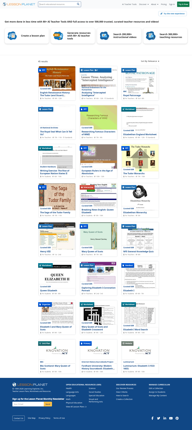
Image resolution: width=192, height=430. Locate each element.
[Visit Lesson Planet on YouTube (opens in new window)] (170, 418)
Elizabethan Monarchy (135, 212)
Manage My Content (158, 395)
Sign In (172, 4)
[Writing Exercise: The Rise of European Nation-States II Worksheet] (57, 168)
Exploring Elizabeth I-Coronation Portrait (99, 289)
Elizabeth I (128, 290)
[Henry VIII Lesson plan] (57, 236)
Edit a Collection (156, 388)
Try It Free (183, 4)
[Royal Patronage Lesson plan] (140, 92)
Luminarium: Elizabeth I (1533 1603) (139, 367)
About (153, 4)
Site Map (32, 418)
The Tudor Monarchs (134, 173)
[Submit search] (78, 4)
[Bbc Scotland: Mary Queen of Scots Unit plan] (57, 351)
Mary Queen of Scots (92, 251)
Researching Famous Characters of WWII (98, 133)
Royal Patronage (132, 95)
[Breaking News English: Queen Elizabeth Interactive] (99, 197)
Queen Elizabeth (48, 290)
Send (47, 404)
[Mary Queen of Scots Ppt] (99, 236)
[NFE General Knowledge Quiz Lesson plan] (140, 248)
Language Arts (72, 392)
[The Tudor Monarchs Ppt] (140, 158)
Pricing (164, 4)
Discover (143, 4)
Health (69, 388)
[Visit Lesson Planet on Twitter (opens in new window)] (158, 418)
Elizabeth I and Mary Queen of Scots (56, 328)
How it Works (121, 392)
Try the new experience (174, 13)
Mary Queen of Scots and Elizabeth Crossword (95, 328)
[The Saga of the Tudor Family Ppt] (57, 197)
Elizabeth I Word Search (135, 329)
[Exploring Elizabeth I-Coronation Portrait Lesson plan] (99, 275)
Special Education (96, 395)
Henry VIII (45, 251)
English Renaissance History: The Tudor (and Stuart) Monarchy (55, 95)
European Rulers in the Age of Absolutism (97, 172)
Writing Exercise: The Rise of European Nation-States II (54, 172)
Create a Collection (124, 399)
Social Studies (95, 392)
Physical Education (74, 402)
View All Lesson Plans (75, 406)
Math (68, 399)
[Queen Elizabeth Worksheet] (57, 285)
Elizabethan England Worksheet (140, 134)
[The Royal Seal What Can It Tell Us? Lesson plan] (57, 119)
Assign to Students (157, 392)
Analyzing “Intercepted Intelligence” (94, 94)
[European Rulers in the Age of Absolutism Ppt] (99, 158)
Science (92, 388)
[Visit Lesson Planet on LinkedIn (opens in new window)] (164, 418)
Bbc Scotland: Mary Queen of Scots (55, 367)
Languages (71, 395)
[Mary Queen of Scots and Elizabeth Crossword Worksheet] (99, 324)
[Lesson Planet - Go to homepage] (20, 4)
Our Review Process (124, 388)
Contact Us (18, 418)
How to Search (122, 395)
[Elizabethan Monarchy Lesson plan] (140, 197)
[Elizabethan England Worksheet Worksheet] (140, 129)
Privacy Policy (44, 418)
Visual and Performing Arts (96, 400)
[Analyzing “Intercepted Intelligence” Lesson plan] (99, 90)
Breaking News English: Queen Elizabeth (98, 211)
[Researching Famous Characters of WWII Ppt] (99, 119)
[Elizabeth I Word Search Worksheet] (140, 326)
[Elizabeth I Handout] (140, 285)
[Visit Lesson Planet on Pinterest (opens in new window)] (177, 418)
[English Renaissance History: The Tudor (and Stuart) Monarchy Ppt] (57, 80)
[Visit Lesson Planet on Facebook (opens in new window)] (152, 418)
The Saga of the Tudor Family (55, 212)
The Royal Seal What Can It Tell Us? (56, 133)
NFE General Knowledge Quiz (138, 251)
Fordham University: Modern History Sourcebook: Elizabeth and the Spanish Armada (97, 368)
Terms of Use (59, 418)
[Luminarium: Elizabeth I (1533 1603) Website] (140, 351)
